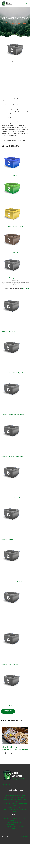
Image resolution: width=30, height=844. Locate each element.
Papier (15, 175)
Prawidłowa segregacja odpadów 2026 (18, 836)
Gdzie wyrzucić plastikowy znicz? (9, 706)
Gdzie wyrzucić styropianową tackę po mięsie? (12, 456)
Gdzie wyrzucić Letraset (7, 539)
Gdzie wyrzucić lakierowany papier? (10, 664)
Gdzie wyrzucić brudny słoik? (15, 807)
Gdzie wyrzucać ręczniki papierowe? (10, 622)
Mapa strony (15, 828)
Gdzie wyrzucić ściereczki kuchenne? (10, 497)
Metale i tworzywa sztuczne (15, 226)
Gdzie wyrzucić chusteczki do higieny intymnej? (13, 581)
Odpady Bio (15, 252)
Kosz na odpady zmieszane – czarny (15, 824)
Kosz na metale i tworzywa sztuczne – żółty (15, 818)
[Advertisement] (15, 81)
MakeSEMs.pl (17, 840)
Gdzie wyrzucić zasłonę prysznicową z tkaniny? (12, 414)
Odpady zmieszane (15, 278)
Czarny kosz (25, 288)
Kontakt (5, 786)
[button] (8, 711)
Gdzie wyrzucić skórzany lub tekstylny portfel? (12, 373)
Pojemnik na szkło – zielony (15, 820)
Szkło (15, 201)
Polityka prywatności (8, 784)
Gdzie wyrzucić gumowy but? (8, 331)
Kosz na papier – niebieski (15, 822)
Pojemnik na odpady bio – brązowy (15, 826)
